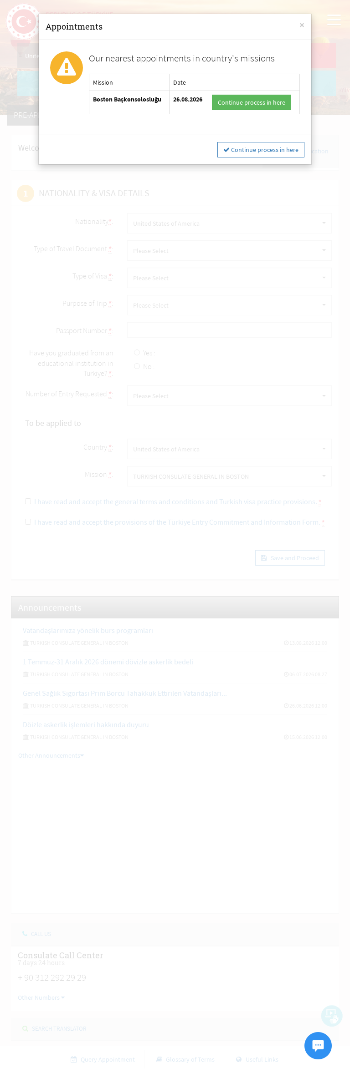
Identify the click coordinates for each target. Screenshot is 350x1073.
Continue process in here (251, 102)
